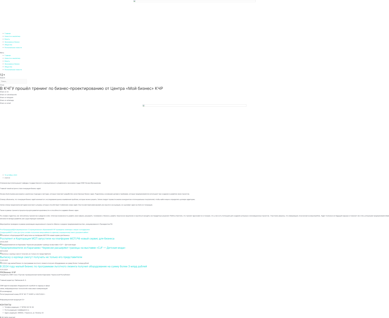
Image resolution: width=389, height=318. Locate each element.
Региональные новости (13, 47)
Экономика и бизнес (12, 42)
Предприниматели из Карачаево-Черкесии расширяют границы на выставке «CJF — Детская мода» (63, 247)
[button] (194, 52)
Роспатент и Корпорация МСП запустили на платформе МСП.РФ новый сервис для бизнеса (57, 238)
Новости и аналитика (12, 36)
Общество (8, 45)
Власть (7, 39)
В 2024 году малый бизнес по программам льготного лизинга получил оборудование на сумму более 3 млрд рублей (73, 266)
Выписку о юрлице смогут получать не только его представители (41, 257)
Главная (8, 33)
